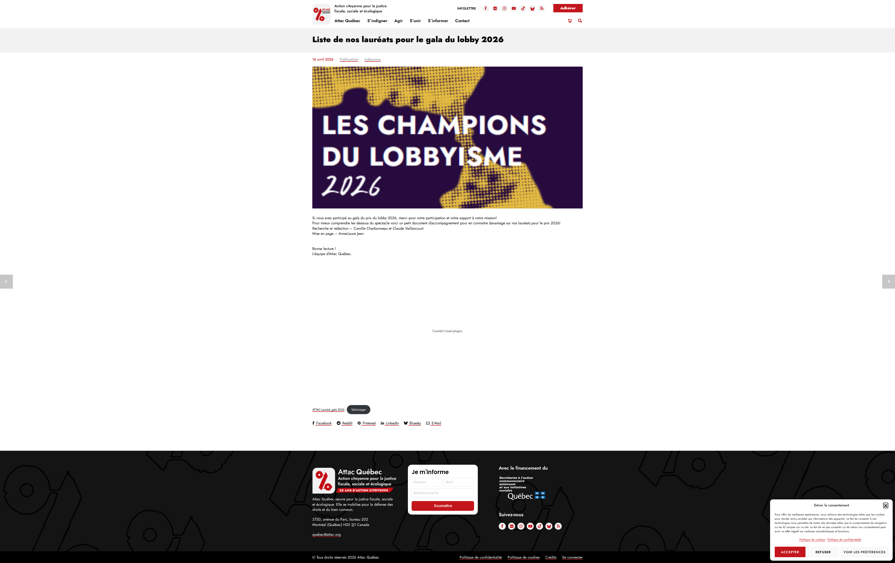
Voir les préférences (864, 552)
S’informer (438, 21)
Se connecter (572, 557)
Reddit (346, 423)
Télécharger (358, 409)
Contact (462, 21)
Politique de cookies (812, 539)
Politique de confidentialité (844, 539)
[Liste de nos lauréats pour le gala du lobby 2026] (447, 137)
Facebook (323, 423)
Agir (398, 21)
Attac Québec (347, 21)
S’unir (415, 21)
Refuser (823, 552)
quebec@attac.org (326, 534)
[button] (885, 505)
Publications (349, 59)
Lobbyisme (373, 59)
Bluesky (414, 423)
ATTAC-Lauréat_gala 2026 (328, 409)
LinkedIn (392, 423)
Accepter (790, 552)
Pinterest (368, 423)
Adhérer (568, 8)
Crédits (550, 557)
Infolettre (466, 8)
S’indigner (377, 21)
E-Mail (435, 423)
